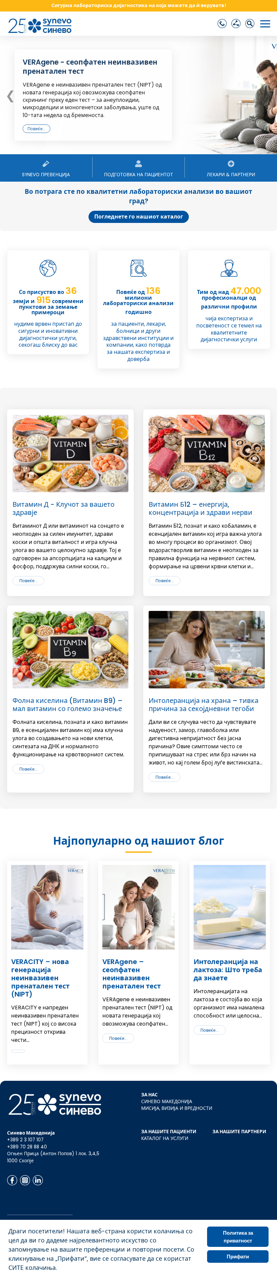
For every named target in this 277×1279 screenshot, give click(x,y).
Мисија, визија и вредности (176, 1108)
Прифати (238, 1256)
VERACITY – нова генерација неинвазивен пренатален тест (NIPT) (40, 978)
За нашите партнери (239, 1131)
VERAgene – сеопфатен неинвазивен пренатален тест (131, 974)
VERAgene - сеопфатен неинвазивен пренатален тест (90, 66)
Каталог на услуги (164, 1138)
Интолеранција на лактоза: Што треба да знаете (228, 970)
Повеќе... (36, 129)
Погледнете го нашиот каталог (138, 217)
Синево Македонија (166, 1101)
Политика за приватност (238, 1236)
